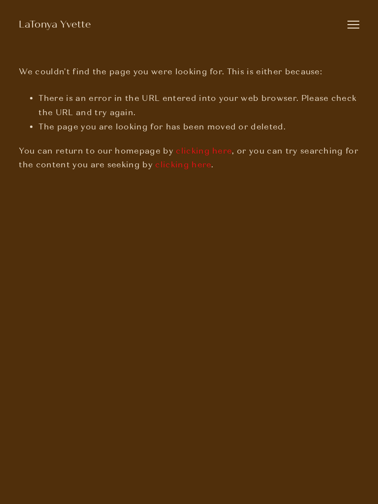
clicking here (204, 151)
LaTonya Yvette (55, 25)
